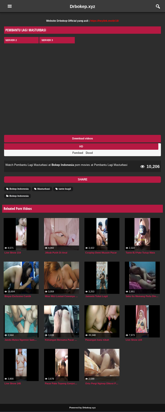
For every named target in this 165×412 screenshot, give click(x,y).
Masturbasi (43, 189)
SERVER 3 (47, 40)
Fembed (77, 152)
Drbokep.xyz (82, 6)
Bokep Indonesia (63, 164)
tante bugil (64, 189)
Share (82, 179)
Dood (89, 152)
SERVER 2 (11, 40)
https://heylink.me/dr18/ (104, 20)
